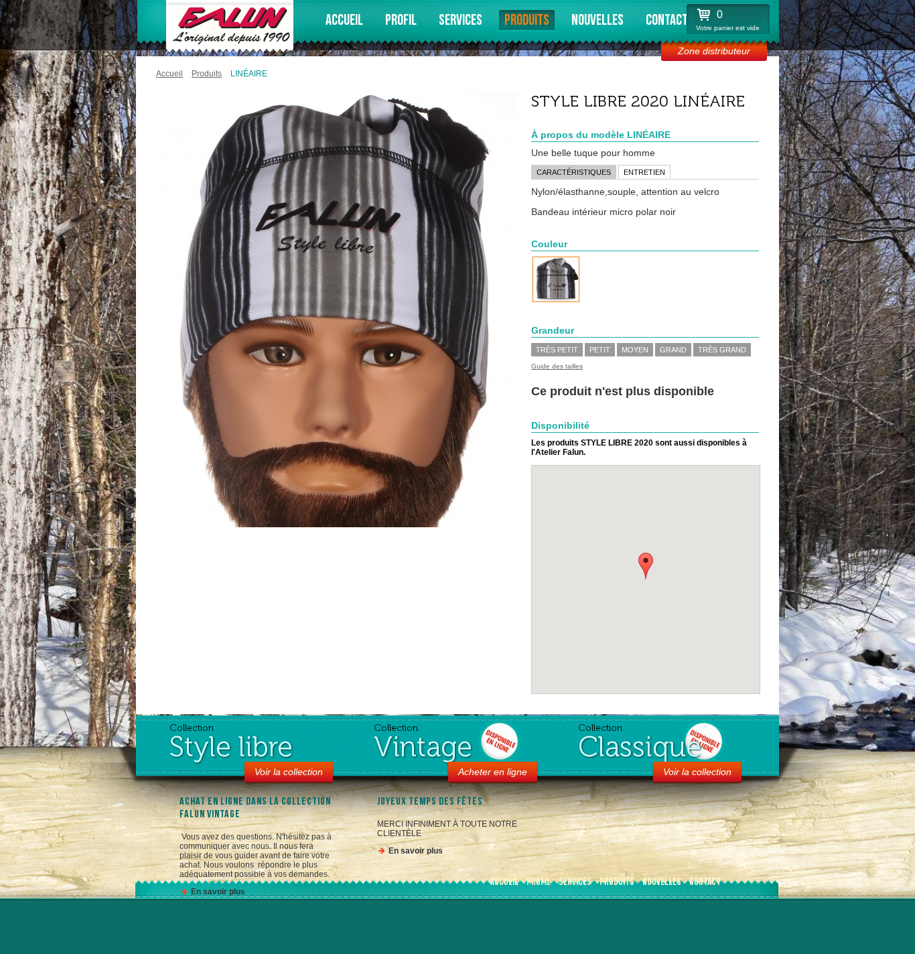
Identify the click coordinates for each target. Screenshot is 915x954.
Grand (673, 350)
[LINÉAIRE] (556, 279)
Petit (599, 350)
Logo (228, 23)
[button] (645, 566)
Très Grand (722, 350)
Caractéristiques (574, 172)
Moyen (635, 350)
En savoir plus (218, 891)
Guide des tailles (557, 366)
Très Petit (557, 350)
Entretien (644, 172)
